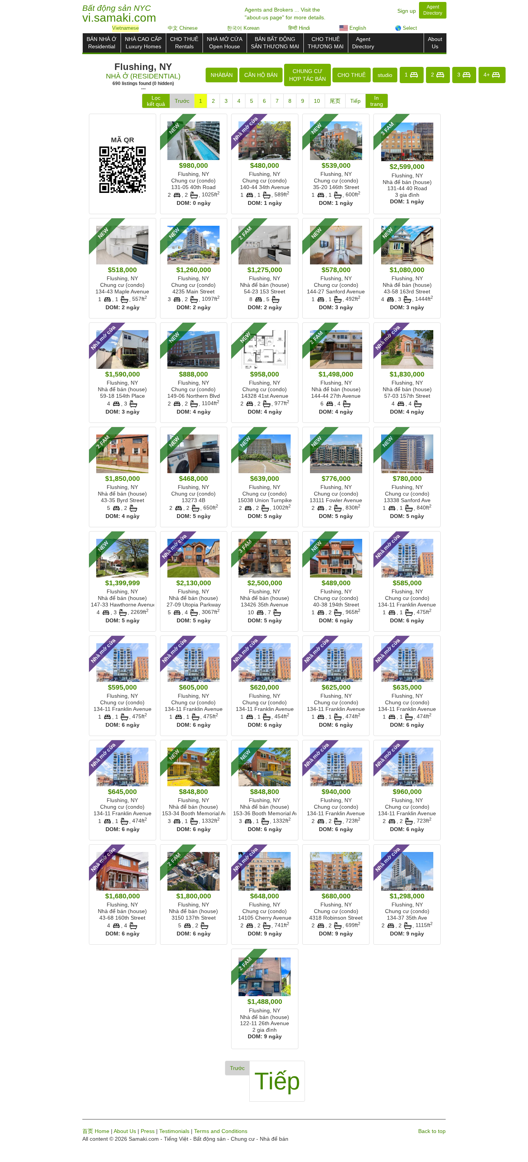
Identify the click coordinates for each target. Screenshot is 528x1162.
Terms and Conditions (220, 1131)
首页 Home (95, 1131)
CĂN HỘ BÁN (261, 75)
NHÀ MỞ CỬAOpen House (224, 42)
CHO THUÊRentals (184, 42)
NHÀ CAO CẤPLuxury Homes (143, 42)
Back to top (432, 1131)
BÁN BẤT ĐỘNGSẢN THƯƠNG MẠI (275, 42)
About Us (125, 1131)
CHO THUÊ (351, 75)
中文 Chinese (183, 28)
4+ (487, 74)
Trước (182, 101)
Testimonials (174, 1131)
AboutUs (435, 42)
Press (148, 1131)
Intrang (376, 101)
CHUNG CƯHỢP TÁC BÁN (307, 75)
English (357, 28)
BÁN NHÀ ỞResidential (101, 42)
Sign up (406, 11)
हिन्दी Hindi (299, 28)
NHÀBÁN (222, 75)
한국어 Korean (243, 28)
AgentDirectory (363, 42)
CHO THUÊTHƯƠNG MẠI (326, 42)
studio (385, 75)
